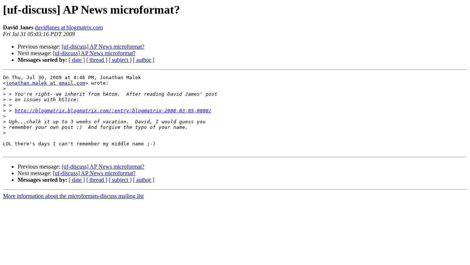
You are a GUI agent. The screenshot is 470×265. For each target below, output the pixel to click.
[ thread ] (96, 60)
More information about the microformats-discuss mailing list (73, 196)
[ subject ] (120, 60)
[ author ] (143, 60)
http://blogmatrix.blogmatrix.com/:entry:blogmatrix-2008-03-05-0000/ (113, 110)
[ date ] (77, 60)
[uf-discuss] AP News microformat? (103, 46)
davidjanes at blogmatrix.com (69, 27)
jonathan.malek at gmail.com (45, 83)
